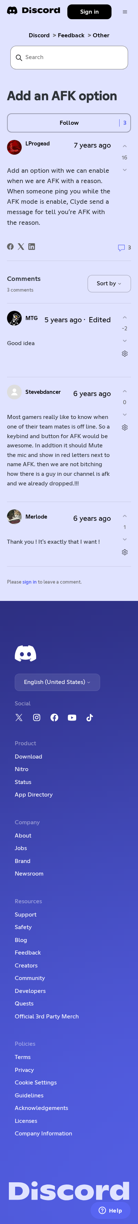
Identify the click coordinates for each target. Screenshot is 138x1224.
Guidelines (29, 1095)
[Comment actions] (124, 353)
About (23, 836)
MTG (31, 318)
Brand (23, 861)
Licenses (26, 1121)
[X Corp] (21, 246)
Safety (23, 927)
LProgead (37, 144)
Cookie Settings (36, 1083)
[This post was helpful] (124, 146)
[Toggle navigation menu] (125, 12)
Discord (39, 35)
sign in (29, 582)
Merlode (36, 517)
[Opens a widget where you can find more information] (110, 1211)
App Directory (34, 795)
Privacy (24, 1070)
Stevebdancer (43, 392)
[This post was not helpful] (124, 169)
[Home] (33, 13)
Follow (69, 123)
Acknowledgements (41, 1108)
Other (101, 35)
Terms (23, 1057)
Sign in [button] (89, 12)
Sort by (107, 283)
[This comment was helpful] (124, 317)
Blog (21, 940)
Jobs (21, 848)
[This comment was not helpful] (124, 340)
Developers (30, 991)
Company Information (43, 1134)
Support (25, 915)
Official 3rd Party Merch (47, 1017)
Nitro (21, 769)
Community (30, 978)
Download (28, 757)
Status (23, 782)
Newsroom (29, 874)
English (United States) (55, 682)
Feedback (71, 35)
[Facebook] (10, 246)
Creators (26, 966)
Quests (24, 1004)
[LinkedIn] (31, 246)
